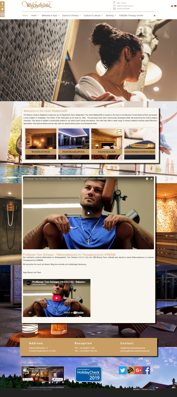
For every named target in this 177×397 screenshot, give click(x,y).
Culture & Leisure (92, 15)
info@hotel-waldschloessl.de (125, 6)
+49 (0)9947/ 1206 (87, 348)
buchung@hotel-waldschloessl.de (134, 350)
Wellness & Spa (49, 15)
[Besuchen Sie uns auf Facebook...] (43, 374)
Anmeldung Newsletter (123, 9)
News (25, 15)
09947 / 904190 (121, 3)
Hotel (33, 15)
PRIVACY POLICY (148, 389)
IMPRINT (136, 389)
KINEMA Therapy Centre (131, 15)
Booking (110, 15)
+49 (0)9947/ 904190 (88, 350)
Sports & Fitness (70, 15)
